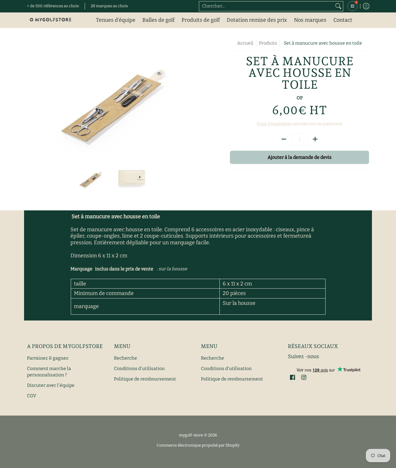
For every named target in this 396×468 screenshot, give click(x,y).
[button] (292, 378)
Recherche (125, 358)
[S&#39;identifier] (366, 6)
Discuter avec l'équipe (51, 385)
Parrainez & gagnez (47, 358)
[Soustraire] (284, 139)
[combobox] (266, 6)
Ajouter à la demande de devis (300, 157)
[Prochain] (191, 96)
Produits (268, 43)
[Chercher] (338, 6)
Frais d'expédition (274, 123)
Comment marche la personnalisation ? (49, 372)
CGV (31, 395)
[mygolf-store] (50, 20)
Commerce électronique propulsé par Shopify (198, 445)
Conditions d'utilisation (139, 368)
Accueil (245, 43)
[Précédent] (31, 96)
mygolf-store (191, 435)
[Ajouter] (315, 139)
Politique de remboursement (145, 379)
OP (300, 98)
